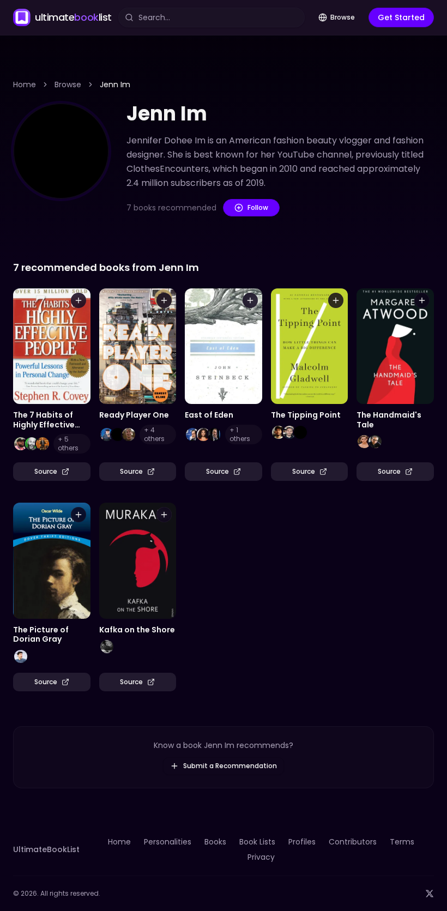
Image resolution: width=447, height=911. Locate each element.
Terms (402, 841)
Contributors (353, 841)
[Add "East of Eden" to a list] (250, 300)
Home (24, 84)
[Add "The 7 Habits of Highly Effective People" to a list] (78, 300)
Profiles (302, 841)
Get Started (401, 17)
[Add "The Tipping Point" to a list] (335, 300)
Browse (342, 17)
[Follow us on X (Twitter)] (429, 893)
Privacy (261, 857)
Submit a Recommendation (230, 765)
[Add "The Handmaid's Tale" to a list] (422, 300)
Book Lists (257, 841)
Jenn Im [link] (115, 84)
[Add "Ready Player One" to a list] (164, 300)
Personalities (167, 841)
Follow (257, 207)
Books (215, 841)
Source (45, 471)
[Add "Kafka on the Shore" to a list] (164, 514)
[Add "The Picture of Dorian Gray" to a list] (78, 514)
